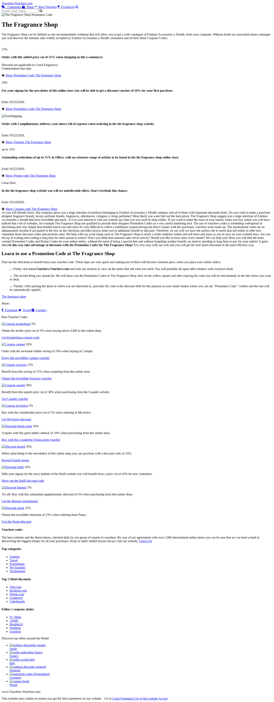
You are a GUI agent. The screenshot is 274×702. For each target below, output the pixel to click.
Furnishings (17, 564)
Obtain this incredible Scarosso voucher (27, 378)
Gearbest (15, 631)
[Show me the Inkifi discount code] (13, 467)
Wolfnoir (15, 628)
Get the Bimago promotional (20, 501)
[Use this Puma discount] (13, 508)
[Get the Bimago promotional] (14, 487)
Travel (14, 560)
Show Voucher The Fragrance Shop (28, 142)
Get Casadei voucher (15, 399)
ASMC (14, 620)
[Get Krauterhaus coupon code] (16, 324)
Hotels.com (17, 594)
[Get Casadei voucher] (13, 385)
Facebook (10, 310)
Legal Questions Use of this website (135, 698)
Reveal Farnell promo (15, 460)
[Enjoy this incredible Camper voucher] (13, 344)
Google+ (40, 310)
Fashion (15, 556)
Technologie (17, 571)
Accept (162, 698)
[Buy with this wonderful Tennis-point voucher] (17, 426)
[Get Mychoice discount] (15, 405)
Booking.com (18, 590)
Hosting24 (16, 624)
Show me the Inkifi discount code (23, 480)
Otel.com (15, 587)
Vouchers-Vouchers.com (17, 3)
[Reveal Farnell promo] (13, 446)
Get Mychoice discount (16, 419)
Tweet (26, 310)
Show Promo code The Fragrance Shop (30, 175)
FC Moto (15, 617)
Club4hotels (17, 601)
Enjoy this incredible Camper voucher (26, 358)
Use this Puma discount (16, 521)
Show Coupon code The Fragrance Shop (31, 209)
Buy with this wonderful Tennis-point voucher (31, 439)
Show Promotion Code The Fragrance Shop (33, 75)
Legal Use (145, 541)
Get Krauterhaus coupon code (21, 337)
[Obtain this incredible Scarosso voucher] (14, 364)
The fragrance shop (14, 296)
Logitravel (16, 598)
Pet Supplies (17, 567)
